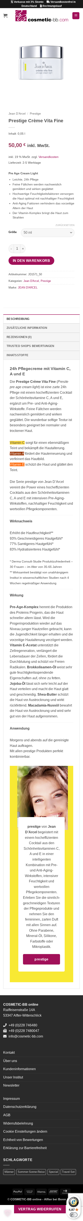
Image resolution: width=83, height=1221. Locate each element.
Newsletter (11, 1085)
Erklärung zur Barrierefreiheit (25, 1148)
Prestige (35, 113)
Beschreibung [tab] (18, 319)
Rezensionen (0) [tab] (19, 337)
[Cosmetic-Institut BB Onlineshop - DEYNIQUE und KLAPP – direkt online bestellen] (42, 15)
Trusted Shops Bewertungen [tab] (30, 346)
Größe (13, 232)
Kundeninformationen (19, 1069)
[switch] (73, 1214)
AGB (6, 1115)
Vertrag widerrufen (40, 1209)
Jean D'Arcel (17, 113)
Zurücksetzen (65, 225)
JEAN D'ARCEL (27, 287)
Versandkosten (49, 157)
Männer (9, 1171)
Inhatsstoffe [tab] (17, 355)
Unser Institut (13, 1077)
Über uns (10, 1061)
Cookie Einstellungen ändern (25, 1131)
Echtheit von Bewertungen (23, 1140)
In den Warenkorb (31, 260)
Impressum (11, 1098)
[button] (5, 15)
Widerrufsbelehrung (18, 1123)
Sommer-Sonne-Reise (31, 1171)
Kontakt (9, 1052)
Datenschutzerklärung (19, 1107)
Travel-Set (68, 1171)
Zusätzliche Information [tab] (27, 327)
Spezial (53, 1171)
